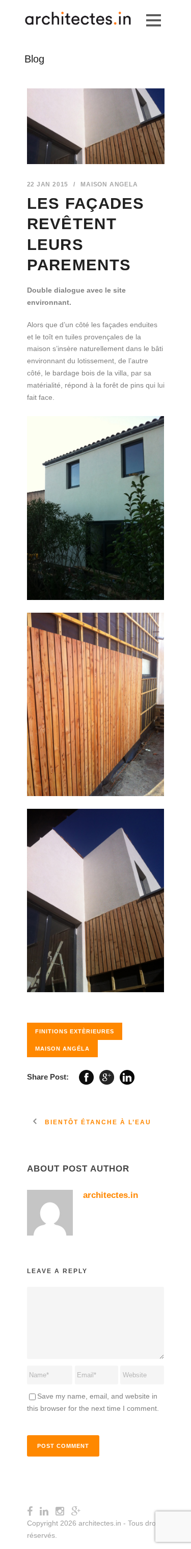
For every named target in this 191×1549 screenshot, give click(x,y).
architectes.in (110, 1195)
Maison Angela (109, 184)
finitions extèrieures (74, 1031)
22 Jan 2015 (48, 184)
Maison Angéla (62, 1049)
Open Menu (154, 20)
